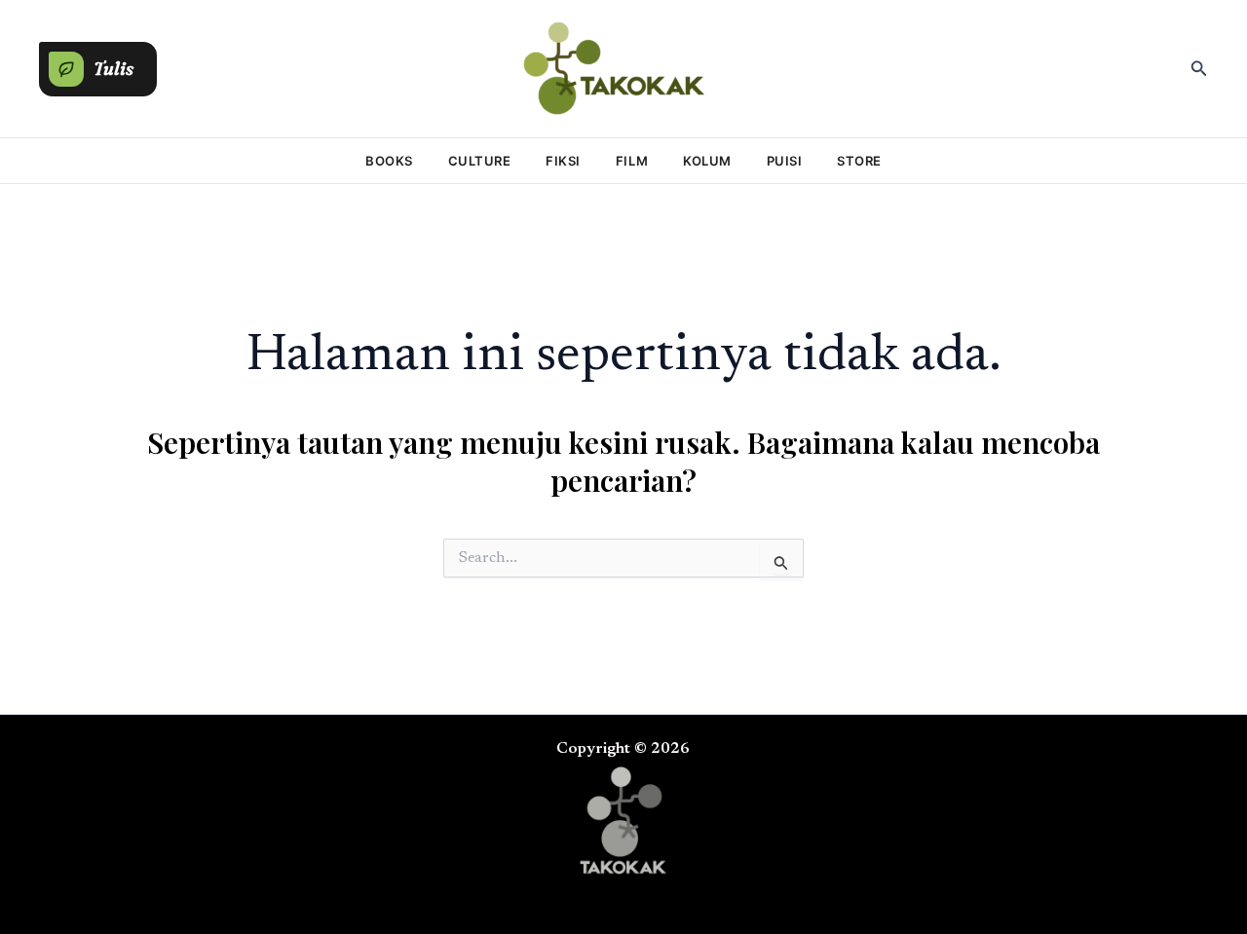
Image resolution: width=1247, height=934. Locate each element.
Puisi (785, 160)
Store (859, 160)
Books (389, 160)
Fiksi (563, 160)
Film (632, 160)
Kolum (707, 160)
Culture (479, 160)
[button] (98, 64)
